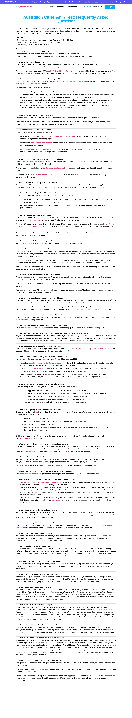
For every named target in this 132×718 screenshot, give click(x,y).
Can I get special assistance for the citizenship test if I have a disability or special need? (53, 333)
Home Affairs (35, 84)
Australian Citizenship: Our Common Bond (71, 81)
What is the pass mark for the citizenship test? (37, 115)
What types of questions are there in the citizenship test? (41, 298)
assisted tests (35, 220)
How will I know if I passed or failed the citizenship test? (40, 315)
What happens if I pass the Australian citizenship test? (40, 510)
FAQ (89, 7)
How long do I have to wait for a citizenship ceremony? (40, 561)
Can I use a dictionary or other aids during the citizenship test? (43, 325)
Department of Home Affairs (30, 438)
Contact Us (97, 7)
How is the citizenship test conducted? (34, 249)
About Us (60, 7)
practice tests (35, 368)
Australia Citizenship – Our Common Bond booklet (43, 482)
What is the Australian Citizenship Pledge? (35, 605)
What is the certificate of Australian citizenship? (38, 625)
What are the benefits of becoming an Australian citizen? (41, 384)
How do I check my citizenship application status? (38, 523)
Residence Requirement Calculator (60, 449)
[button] (66, 62)
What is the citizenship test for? (31, 62)
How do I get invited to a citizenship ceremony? (37, 546)
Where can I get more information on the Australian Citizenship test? (46, 471)
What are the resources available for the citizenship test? (41, 159)
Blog (83, 7)
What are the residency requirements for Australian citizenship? (44, 444)
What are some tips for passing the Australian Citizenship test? (44, 356)
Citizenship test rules (32, 328)
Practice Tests (72, 7)
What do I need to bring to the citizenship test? (37, 193)
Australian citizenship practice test (39, 149)
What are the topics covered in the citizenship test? (39, 79)
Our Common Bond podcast (41, 143)
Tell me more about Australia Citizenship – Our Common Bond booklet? (47, 479)
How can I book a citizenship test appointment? (38, 182)
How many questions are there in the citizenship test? (40, 275)
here (36, 412)
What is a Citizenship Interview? (31, 457)
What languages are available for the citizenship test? (40, 346)
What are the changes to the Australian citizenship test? (41, 660)
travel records (31, 451)
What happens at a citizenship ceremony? (35, 587)
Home (51, 7)
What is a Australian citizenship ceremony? (36, 533)
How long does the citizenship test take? (35, 215)
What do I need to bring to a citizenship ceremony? (39, 574)
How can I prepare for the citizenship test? (35, 130)
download (56, 500)
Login (110, 7)
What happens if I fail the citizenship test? (35, 241)
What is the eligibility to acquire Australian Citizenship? (40, 409)
